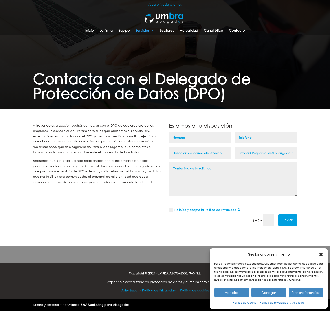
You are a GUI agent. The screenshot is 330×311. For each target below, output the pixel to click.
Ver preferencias (306, 292)
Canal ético (213, 31)
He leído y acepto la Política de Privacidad (205, 210)
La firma (106, 31)
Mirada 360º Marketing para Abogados (98, 304)
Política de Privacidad (159, 290)
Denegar (269, 292)
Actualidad (189, 31)
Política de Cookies (245, 302)
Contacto (237, 31)
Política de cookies (194, 290)
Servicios (143, 31)
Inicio (89, 31)
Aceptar (231, 292)
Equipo (124, 31)
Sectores (167, 31)
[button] (321, 254)
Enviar (287, 220)
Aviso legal (297, 302)
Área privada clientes (165, 4)
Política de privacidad (274, 302)
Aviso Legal (129, 290)
